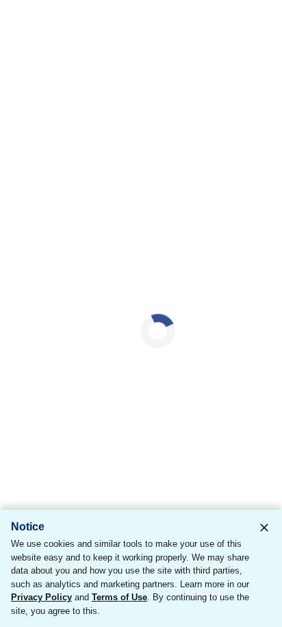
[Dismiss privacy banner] (264, 527)
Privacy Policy (41, 597)
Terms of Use (119, 597)
